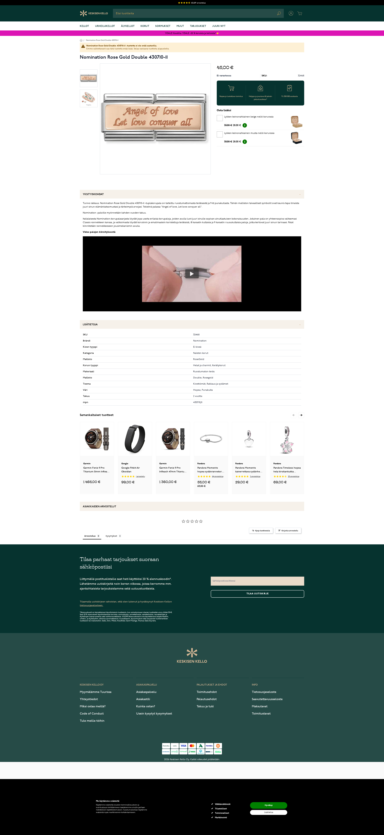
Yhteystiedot (89, 699)
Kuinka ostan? (145, 706)
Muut (180, 26)
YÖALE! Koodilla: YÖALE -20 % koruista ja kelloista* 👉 (192, 33)
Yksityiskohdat (93, 194)
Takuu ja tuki (205, 706)
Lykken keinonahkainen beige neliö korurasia (248, 117)
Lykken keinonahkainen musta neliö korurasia (249, 133)
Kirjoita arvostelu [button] (290, 530)
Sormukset (162, 26)
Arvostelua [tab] (90, 535)
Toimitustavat (261, 713)
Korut (145, 26)
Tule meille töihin (92, 721)
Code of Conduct (92, 713)
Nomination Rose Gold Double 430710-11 (102, 40)
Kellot (84, 26)
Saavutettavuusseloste (267, 699)
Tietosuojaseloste (264, 692)
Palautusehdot (207, 699)
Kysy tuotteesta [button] (262, 530)
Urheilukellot (105, 26)
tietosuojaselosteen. (91, 605)
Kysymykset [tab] (111, 535)
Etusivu (81, 40)
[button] (301, 415)
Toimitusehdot (207, 692)
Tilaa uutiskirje (257, 594)
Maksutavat (259, 706)
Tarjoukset (198, 26)
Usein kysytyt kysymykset (154, 713)
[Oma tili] (291, 13)
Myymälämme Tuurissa (95, 692)
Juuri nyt (219, 26)
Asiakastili (143, 699)
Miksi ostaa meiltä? (93, 706)
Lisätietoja (90, 324)
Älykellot (128, 26)
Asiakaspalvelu (146, 692)
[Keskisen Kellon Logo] (94, 13)
